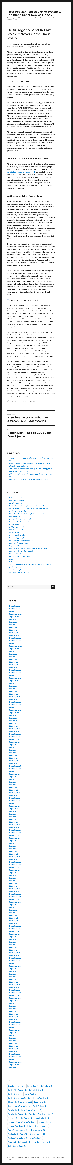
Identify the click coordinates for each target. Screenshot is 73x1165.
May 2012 (12, 977)
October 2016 (14, 835)
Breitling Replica (15, 503)
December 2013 (15, 926)
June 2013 (12, 942)
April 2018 (13, 787)
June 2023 (13, 622)
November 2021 (15, 673)
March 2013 (13, 950)
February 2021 (14, 697)
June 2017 (12, 814)
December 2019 (15, 734)
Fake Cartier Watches (17, 1114)
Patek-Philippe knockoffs (18, 1130)
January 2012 (14, 987)
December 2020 (15, 702)
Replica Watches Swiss (17, 1138)
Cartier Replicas (31, 1094)
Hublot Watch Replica (17, 527)
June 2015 (13, 878)
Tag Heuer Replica (16, 570)
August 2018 (13, 777)
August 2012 (13, 969)
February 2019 (14, 761)
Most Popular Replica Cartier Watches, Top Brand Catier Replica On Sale (34, 13)
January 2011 (14, 1019)
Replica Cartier (38, 1130)
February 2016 (14, 857)
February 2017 (14, 825)
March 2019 (13, 758)
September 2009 (15, 1062)
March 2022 (13, 662)
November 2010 (15, 1025)
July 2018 (12, 779)
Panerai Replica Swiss (17, 535)
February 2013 (14, 953)
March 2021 (13, 694)
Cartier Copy (33, 1086)
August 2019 (14, 745)
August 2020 (14, 713)
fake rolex (12, 1118)
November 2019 (15, 737)
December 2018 (15, 766)
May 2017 (12, 817)
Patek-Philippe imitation (37, 1126)
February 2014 (14, 921)
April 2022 (13, 659)
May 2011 (12, 1009)
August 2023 (14, 617)
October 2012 (14, 963)
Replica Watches (37, 1134)
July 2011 (12, 1003)
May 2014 (12, 913)
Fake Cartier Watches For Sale (20, 519)
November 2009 (15, 1057)
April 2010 (13, 1043)
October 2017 (14, 803)
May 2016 (12, 849)
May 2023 (13, 625)
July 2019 (12, 747)
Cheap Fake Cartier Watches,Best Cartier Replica (27, 514)
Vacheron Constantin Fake (19, 572)
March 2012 (13, 982)
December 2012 (15, 958)
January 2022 (14, 667)
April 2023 (13, 627)
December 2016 (15, 830)
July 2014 (12, 907)
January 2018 (14, 795)
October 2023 (14, 611)
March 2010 (13, 1046)
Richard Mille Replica (17, 554)
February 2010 (14, 1049)
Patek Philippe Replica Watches (21, 540)
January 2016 (14, 859)
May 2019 (12, 753)
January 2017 (14, 827)
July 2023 (12, 619)
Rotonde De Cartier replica (19, 1142)
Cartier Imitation (36, 1090)
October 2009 (14, 1059)
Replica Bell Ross (15, 546)
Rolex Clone (32, 401)
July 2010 (12, 1035)
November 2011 (15, 993)
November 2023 (15, 609)
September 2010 (15, 1030)
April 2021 (13, 691)
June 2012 (13, 974)
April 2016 (13, 851)
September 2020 (15, 710)
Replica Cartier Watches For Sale (21, 551)
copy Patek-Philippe (37, 1106)
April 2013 (13, 947)
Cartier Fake (46, 1086)
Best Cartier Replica (16, 500)
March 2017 (13, 822)
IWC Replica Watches (17, 530)
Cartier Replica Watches (18, 511)
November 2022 (15, 641)
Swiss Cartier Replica (41, 1142)
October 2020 (14, 707)
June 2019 (13, 750)
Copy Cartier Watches (17, 1106)
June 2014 (13, 910)
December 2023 (15, 606)
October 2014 (14, 899)
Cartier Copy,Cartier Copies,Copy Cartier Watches (27, 506)
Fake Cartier (13, 1110)
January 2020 (14, 731)
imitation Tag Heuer (16, 1126)
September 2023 (15, 614)
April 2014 (13, 915)
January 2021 (14, 699)
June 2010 (13, 1038)
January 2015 (14, 891)
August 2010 (13, 1033)
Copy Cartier (40, 1102)
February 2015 (14, 889)
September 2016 (15, 838)
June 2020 (13, 718)
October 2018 (14, 771)
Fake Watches (26, 1118)
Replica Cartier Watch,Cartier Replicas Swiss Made (28, 548)
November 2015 (15, 865)
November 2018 (15, 769)
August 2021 (13, 681)
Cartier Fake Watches (17, 1090)
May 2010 (12, 1041)
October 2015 (14, 867)
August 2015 (13, 873)
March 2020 (13, 726)
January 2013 (14, 955)
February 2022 (14, 665)
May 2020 (13, 721)
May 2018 (12, 785)
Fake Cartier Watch (31, 1110)
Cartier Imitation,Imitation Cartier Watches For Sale (28, 508)
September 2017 (15, 806)
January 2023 (14, 635)
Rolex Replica (35, 1138)
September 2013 (15, 934)
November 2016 (15, 833)
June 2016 (13, 846)
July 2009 (12, 1067)
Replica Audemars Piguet (18, 543)
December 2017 (15, 798)
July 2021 (12, 683)
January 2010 (14, 1051)
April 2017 (13, 819)
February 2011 (14, 1017)
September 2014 (15, 902)
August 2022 (14, 649)
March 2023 (13, 630)
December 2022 (15, 638)
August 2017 (13, 809)
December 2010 (15, 1022)
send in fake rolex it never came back (21, 172)
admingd (13, 401)
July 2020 (12, 715)
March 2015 (13, 886)
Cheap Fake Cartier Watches (20, 1102)
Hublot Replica (14, 524)
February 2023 (14, 633)
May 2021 (12, 689)
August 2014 (13, 905)
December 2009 (15, 1054)
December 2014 (15, 894)
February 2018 (14, 793)
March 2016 (13, 854)
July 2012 (12, 971)
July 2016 (12, 843)
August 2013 (13, 937)
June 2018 (13, 782)
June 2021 (13, 686)
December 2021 (15, 670)
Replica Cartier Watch (17, 1134)
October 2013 (14, 931)
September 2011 (15, 998)
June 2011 (12, 1006)
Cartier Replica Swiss (17, 1098)
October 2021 (14, 675)
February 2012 (14, 985)
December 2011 (14, 990)
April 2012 (13, 979)
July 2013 (12, 939)
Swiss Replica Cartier (17, 1146)
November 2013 (15, 929)
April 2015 (13, 883)
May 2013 (12, 945)
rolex (11, 559)
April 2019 (13, 755)
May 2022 (13, 657)
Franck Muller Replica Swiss (19, 522)
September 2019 (15, 742)
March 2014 (13, 918)
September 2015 (15, 870)
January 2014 (14, 923)
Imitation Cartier (42, 1118)
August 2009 (14, 1065)
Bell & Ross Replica (16, 498)
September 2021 (15, 678)
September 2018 (15, 774)
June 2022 (13, 654)
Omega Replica (14, 532)
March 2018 (13, 790)
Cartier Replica (15, 1094)
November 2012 (15, 961)
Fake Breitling (14, 516)
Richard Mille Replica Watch (19, 556)
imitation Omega (45, 1122)
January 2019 (14, 763)
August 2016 (14, 841)
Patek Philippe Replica (17, 538)
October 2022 (14, 643)
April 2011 (12, 1011)
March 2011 (13, 1014)
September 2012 (15, 966)
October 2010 (14, 1027)
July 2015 (12, 875)
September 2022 (15, 646)
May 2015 (12, 881)
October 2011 (14, 995)
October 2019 (14, 739)
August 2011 (13, 1001)
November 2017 (15, 801)
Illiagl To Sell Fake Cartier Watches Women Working (29, 479)
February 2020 (14, 729)
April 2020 (13, 723)
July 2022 (12, 651)
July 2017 (12, 811)
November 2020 (15, 705)
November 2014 (15, 897)
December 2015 (15, 862)
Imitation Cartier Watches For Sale (22, 1122)
